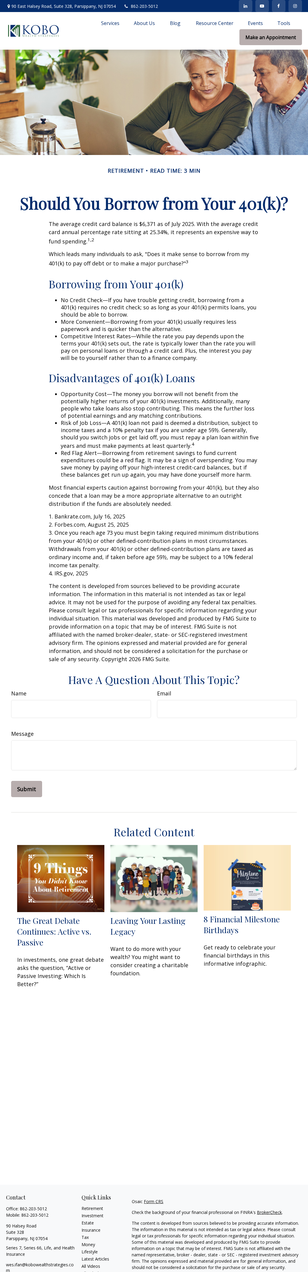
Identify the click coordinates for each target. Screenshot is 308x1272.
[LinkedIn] (245, 6)
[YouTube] (262, 6)
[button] (110, 23)
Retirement (92, 1208)
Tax (85, 1237)
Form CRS (153, 1201)
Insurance (91, 1230)
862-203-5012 (144, 6)
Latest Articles (95, 1259)
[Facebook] (278, 6)
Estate (88, 1223)
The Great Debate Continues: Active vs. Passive (54, 931)
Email (164, 693)
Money (88, 1244)
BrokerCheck (269, 1212)
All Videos (91, 1266)
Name (18, 693)
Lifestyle (90, 1252)
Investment (92, 1215)
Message (22, 733)
